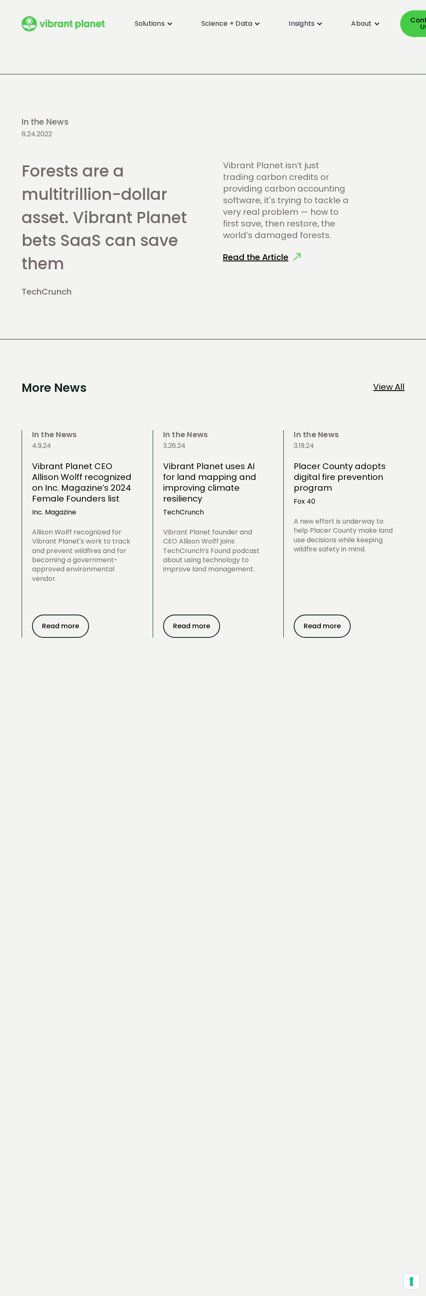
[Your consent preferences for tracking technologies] (411, 1281)
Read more (60, 626)
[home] (63, 23)
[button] (148, 23)
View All (388, 387)
